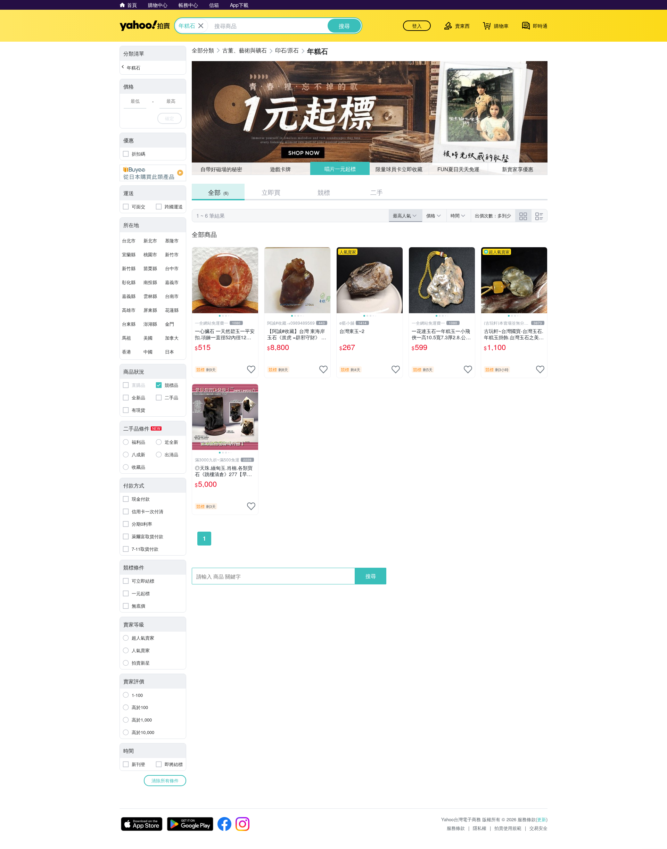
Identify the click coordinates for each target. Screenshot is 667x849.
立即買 (271, 192)
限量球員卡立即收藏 (399, 169)
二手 (376, 192)
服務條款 (456, 828)
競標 (324, 192)
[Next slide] (253, 280)
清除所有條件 (165, 780)
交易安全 (538, 828)
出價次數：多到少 (493, 215)
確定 (169, 118)
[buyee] (153, 173)
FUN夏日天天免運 (458, 169)
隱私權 (479, 828)
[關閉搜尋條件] (201, 26)
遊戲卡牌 (280, 169)
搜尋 (370, 576)
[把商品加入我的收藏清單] (251, 369)
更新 (541, 819)
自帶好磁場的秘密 (221, 169)
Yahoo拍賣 (145, 25)
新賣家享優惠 (517, 169)
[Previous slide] (196, 280)
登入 (417, 25)
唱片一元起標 (340, 168)
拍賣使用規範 (507, 828)
